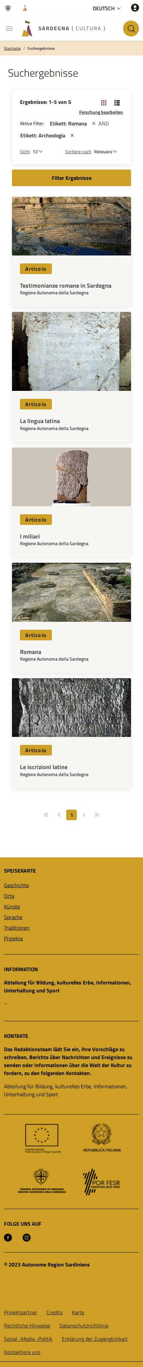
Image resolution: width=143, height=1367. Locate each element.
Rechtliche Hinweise (27, 1326)
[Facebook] (8, 1237)
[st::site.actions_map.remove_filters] (93, 123)
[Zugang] (135, 7)
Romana (30, 652)
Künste (12, 906)
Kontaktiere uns (22, 1352)
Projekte (13, 938)
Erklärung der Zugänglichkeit (95, 1339)
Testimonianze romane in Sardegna (65, 285)
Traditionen (17, 928)
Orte (9, 896)
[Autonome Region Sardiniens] (9, 8)
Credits (55, 1312)
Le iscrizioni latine (44, 767)
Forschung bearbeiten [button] (101, 111)
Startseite (12, 48)
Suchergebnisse (41, 48)
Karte (78, 1312)
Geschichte (16, 885)
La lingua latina (40, 421)
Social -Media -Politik (28, 1339)
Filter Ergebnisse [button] (71, 178)
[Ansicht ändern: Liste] (117, 102)
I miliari (30, 536)
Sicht (25, 151)
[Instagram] (27, 1237)
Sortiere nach (78, 151)
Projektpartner (20, 1312)
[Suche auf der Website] (131, 28)
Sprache (13, 917)
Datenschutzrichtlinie (84, 1326)
